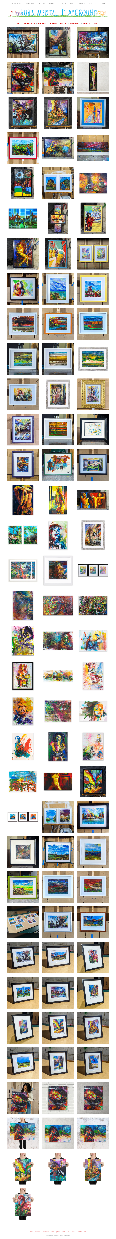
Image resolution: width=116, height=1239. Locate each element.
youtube (93, 3)
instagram (30, 3)
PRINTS (42, 23)
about (63, 3)
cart (85, 1232)
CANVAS (53, 23)
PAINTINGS (29, 23)
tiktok (42, 3)
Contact (81, 3)
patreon (52, 3)
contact (73, 1232)
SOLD (96, 23)
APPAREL (75, 23)
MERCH (87, 23)
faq (71, 3)
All (19, 23)
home (31, 1232)
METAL (63, 23)
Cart (103, 3)
